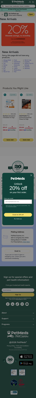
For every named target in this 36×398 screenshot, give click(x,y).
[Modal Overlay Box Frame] (18, 199)
